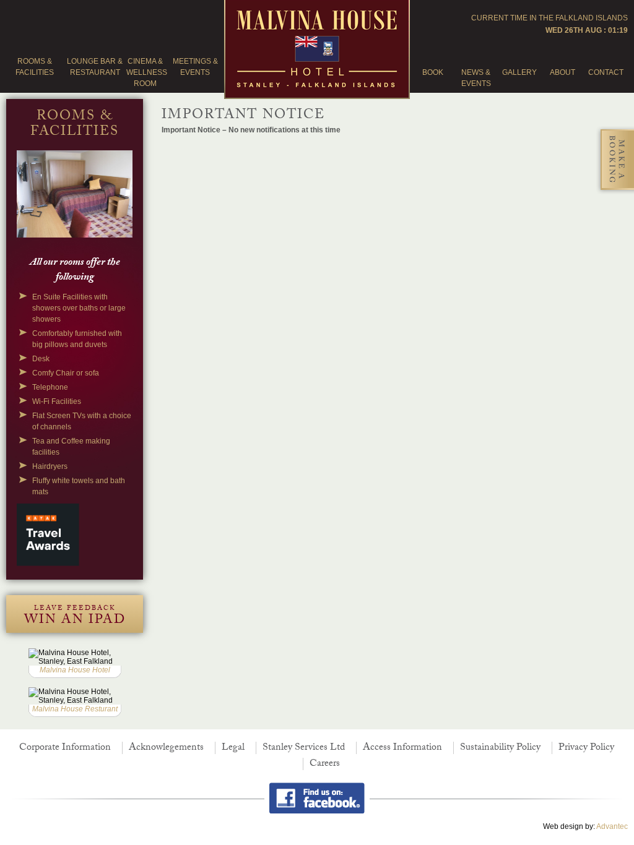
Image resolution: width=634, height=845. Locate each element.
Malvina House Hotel (75, 670)
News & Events (476, 78)
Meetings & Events (195, 67)
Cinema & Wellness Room (144, 72)
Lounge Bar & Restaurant (95, 67)
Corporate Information (65, 748)
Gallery (519, 72)
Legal (233, 748)
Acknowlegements (166, 748)
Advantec (612, 826)
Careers (325, 764)
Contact (605, 72)
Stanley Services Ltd (304, 748)
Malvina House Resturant (75, 709)
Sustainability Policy (500, 748)
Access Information (402, 748)
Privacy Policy (586, 748)
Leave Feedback (75, 617)
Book (432, 72)
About (562, 72)
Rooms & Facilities (34, 67)
